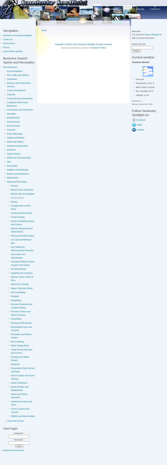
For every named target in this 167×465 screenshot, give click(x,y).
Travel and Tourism (15, 421)
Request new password (13, 450)
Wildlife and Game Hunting (23, 416)
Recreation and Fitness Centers (21, 336)
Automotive (12, 79)
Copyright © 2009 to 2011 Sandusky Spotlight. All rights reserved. (83, 44)
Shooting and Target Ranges (20, 358)
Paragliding (16, 300)
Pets (9, 162)
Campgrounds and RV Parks (21, 207)
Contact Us (155, 9)
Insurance (11, 150)
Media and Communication (19, 158)
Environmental (13, 122)
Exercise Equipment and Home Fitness (22, 230)
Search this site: (139, 44)
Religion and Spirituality (17, 170)
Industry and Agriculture (17, 146)
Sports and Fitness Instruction (19, 396)
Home (44, 30)
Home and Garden (15, 142)
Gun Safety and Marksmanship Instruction (22, 248)
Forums (6, 47)
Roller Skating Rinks (20, 345)
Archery (14, 186)
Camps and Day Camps (21, 213)
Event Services (13, 126)
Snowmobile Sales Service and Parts (23, 370)
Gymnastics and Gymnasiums (18, 256)
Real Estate (12, 166)
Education (11, 114)
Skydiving (15, 364)
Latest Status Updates (13, 51)
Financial (11, 130)
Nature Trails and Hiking (21, 288)
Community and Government (19, 98)
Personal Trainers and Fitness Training (21, 313)
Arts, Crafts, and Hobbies (18, 75)
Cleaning (11, 94)
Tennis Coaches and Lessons (20, 410)
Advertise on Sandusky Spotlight (17, 35)
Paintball (15, 296)
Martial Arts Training (20, 284)
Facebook (141, 120)
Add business (9, 43)
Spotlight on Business (107, 9)
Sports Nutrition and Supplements (20, 388)
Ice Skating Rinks (18, 269)
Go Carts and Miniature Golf (21, 241)
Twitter (139, 125)
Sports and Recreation (17, 182)
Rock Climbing (17, 342)
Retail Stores (12, 178)
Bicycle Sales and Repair (22, 190)
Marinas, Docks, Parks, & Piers (22, 278)
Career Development (16, 90)
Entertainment (13, 118)
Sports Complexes (19, 383)
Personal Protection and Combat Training (21, 306)
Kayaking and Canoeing (21, 273)
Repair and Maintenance (18, 174)
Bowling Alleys (17, 198)
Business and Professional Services (19, 85)
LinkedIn (140, 130)
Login (146, 35)
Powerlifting (16, 319)
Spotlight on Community (133, 9)
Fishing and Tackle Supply (22, 236)
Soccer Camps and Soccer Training (23, 377)
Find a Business (10, 67)
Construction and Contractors (20, 110)
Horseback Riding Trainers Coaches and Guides (23, 263)
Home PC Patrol (99, 48)
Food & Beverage (15, 134)
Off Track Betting (18, 292)
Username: (19, 433)
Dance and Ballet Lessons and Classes (22, 223)
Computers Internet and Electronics (17, 104)
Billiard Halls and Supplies (22, 194)
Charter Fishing (18, 217)
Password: (19, 440)
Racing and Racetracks (21, 323)
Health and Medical (15, 138)
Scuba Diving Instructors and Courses (21, 351)
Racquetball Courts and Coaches (21, 328)
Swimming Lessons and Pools (21, 403)
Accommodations (14, 71)
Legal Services (13, 154)
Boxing (14, 202)
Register (155, 35)
